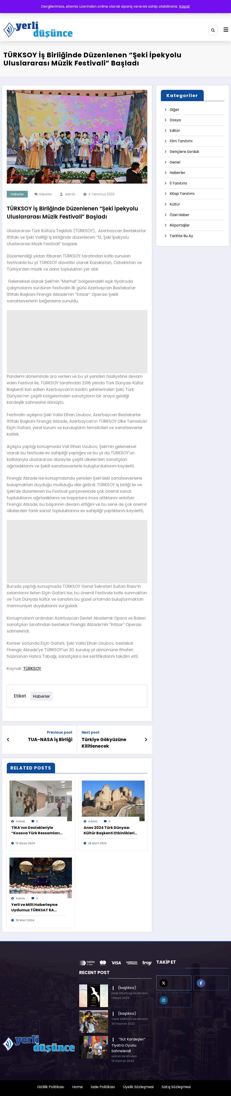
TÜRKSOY (32, 668)
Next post (90, 732)
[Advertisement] (77, 341)
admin (70, 194)
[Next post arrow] (146, 739)
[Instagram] (174, 1000)
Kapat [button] (184, 6)
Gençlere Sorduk (184, 151)
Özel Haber (179, 214)
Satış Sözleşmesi (176, 1086)
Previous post (59, 732)
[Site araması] (213, 30)
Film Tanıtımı (181, 141)
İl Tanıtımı (178, 183)
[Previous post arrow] (8, 739)
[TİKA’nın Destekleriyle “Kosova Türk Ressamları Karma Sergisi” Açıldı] (40, 800)
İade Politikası (103, 1086)
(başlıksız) (127, 987)
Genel (175, 162)
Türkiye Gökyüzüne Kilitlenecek (104, 742)
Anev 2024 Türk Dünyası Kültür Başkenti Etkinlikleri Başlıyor (109, 830)
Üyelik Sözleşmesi (138, 1086)
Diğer (174, 109)
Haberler (17, 194)
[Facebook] (211, 982)
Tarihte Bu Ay (181, 235)
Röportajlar (180, 225)
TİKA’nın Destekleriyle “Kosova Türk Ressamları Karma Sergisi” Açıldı (35, 830)
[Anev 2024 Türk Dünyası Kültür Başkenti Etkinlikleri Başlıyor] (113, 800)
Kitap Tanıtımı (182, 193)
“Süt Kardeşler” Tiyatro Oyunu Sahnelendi (128, 1045)
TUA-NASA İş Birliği (50, 739)
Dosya (175, 120)
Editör (175, 130)
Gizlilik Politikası (50, 1086)
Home (77, 1086)
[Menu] (226, 30)
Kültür (175, 204)
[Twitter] (174, 982)
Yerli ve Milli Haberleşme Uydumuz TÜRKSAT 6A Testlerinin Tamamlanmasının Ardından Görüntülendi (34, 907)
